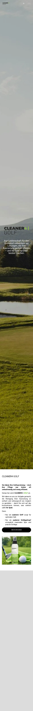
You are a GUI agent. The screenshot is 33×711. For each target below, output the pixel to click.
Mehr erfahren (16, 530)
